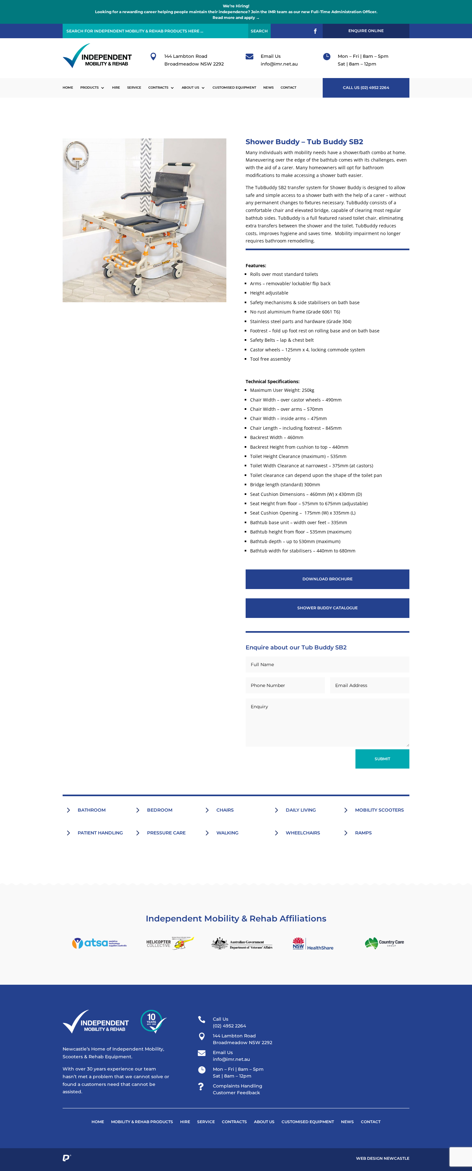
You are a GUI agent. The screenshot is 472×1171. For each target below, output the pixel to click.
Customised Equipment (234, 87)
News (268, 87)
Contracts (158, 87)
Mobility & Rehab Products (142, 1122)
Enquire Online (366, 30)
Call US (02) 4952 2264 (366, 87)
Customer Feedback (236, 1093)
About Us (190, 87)
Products (89, 87)
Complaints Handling (237, 1086)
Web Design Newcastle (382, 1158)
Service (134, 87)
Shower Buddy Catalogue (327, 607)
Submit (382, 758)
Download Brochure (327, 579)
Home (68, 87)
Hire (116, 87)
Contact (288, 87)
